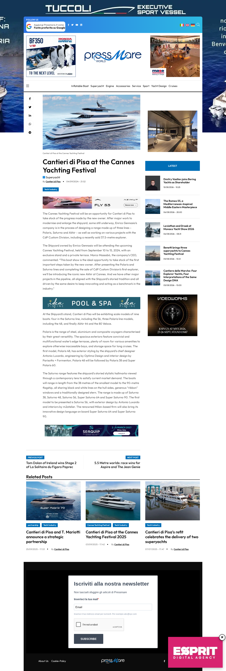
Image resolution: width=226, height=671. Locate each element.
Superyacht (97, 86)
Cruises (173, 86)
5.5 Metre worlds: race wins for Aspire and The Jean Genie (117, 465)
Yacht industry (50, 189)
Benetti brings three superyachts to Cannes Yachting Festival (176, 250)
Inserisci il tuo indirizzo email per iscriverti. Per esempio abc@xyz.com (105, 614)
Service (136, 86)
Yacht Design (159, 86)
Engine (110, 86)
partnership (33, 525)
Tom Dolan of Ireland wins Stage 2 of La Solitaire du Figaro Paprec (51, 465)
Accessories (123, 86)
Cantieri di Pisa (53, 181)
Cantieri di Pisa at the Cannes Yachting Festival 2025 (112, 534)
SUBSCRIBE (89, 639)
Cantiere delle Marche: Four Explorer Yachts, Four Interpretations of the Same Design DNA (180, 275)
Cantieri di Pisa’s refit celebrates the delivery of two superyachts (171, 536)
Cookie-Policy (58, 661)
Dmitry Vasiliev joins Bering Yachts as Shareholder (179, 180)
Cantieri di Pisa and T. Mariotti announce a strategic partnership (53, 536)
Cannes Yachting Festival (98, 525)
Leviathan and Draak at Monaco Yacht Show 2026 (178, 227)
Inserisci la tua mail (86, 599)
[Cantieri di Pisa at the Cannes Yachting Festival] (30, 115)
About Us (43, 661)
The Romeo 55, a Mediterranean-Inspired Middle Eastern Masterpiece (180, 204)
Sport (146, 86)
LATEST (172, 165)
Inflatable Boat (80, 86)
